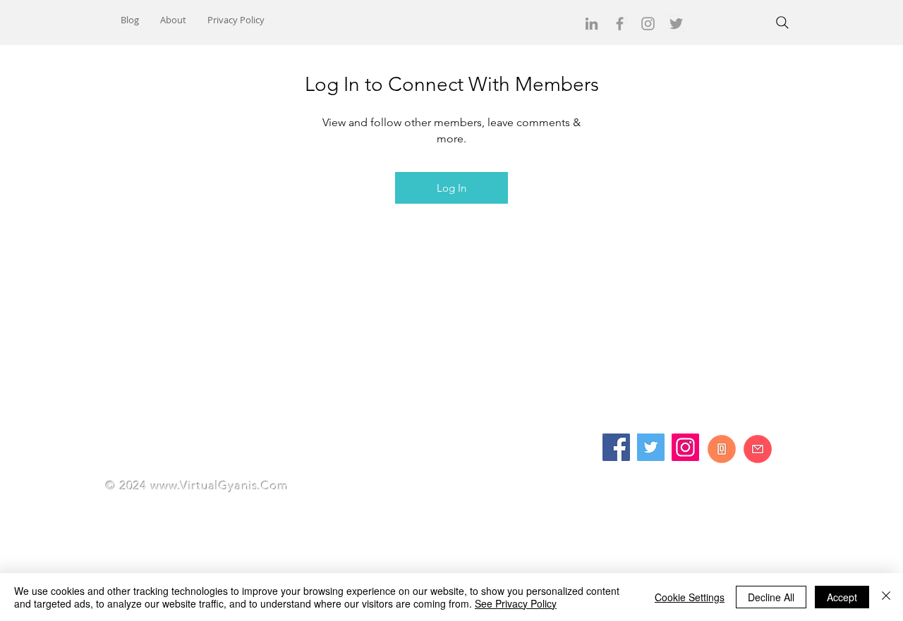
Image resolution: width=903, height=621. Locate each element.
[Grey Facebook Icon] (620, 23)
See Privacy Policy (516, 603)
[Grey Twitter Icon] (676, 23)
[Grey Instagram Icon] (648, 23)
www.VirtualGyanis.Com (220, 486)
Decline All (771, 597)
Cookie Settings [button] (690, 597)
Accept (842, 597)
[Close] (886, 597)
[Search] (782, 22)
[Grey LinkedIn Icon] (591, 23)
